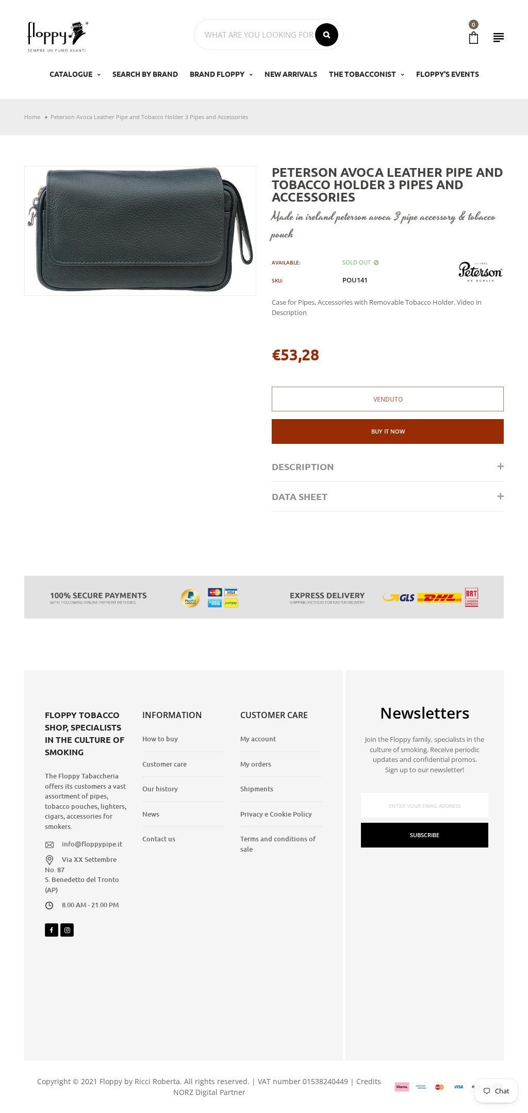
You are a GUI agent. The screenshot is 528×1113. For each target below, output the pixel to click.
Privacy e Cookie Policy (276, 814)
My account (258, 738)
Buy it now (388, 431)
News (150, 814)
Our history (160, 788)
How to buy (160, 738)
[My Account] (498, 37)
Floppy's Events (447, 73)
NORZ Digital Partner (209, 1092)
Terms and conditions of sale (278, 844)
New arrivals (291, 73)
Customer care (164, 764)
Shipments (256, 788)
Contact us (158, 838)
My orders (255, 764)
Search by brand (145, 73)
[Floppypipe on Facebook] (51, 930)
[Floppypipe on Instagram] (67, 930)
